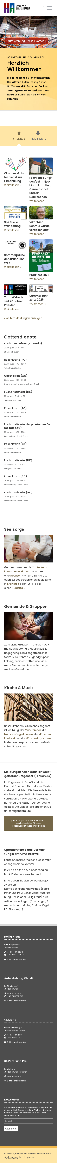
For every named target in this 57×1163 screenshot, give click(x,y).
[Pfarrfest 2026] (41, 255)
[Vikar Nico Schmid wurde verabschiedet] (41, 212)
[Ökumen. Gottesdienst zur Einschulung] (15, 164)
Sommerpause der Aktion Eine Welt (14, 259)
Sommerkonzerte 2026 (38, 298)
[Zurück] (6, 32)
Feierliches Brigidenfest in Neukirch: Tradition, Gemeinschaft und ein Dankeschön (41, 187)
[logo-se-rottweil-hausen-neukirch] (23, 8)
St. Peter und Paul (33, 86)
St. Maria (12, 86)
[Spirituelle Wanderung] (15, 212)
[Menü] (49, 8)
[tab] (19, 137)
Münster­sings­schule (38, 738)
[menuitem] (44, 8)
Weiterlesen (11, 185)
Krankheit (13, 584)
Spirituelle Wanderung (12, 224)
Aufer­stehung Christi (34, 82)
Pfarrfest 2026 (39, 275)
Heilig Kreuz (14, 82)
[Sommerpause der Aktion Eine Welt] (15, 246)
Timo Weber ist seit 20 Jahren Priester (14, 301)
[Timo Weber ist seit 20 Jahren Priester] (15, 289)
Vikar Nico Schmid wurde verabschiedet (39, 226)
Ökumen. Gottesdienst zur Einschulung (14, 177)
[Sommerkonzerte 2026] (41, 288)
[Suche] (44, 8)
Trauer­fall (18, 588)
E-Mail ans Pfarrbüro (16, 959)
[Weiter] (50, 32)
